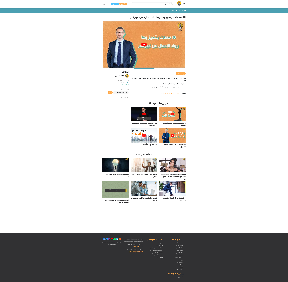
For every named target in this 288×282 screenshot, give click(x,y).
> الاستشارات (180, 262)
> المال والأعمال (180, 247)
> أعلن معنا (160, 243)
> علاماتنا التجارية (158, 255)
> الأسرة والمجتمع (179, 257)
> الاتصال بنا (160, 257)
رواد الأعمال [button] (181, 74)
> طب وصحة (180, 255)
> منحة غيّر (181, 277)
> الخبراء (182, 264)
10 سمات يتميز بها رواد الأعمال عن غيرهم (170, 93)
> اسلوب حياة (180, 250)
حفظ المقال (124, 84)
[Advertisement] (115, 112)
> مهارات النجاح (180, 245)
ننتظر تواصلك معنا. (138, 246)
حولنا (120, 242)
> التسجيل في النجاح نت (156, 250)
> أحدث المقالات (180, 243)
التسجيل (114, 4)
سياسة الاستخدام (106, 242)
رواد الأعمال (123, 82)
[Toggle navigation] (104, 3)
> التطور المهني (180, 252)
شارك (110, 92)
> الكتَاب (182, 267)
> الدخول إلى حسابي (157, 252)
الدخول (123, 4)
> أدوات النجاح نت (179, 269)
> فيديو (182, 260)
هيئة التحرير (120, 76)
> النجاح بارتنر (159, 245)
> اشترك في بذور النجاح (156, 247)
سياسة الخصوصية (114, 242)
